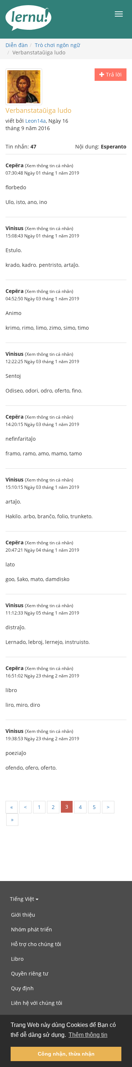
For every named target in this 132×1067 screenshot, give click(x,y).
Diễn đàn (17, 45)
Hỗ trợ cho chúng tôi (36, 944)
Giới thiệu (23, 914)
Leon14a (35, 120)
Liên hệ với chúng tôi (36, 1002)
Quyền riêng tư (29, 973)
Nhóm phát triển (31, 929)
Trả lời (113, 74)
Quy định (22, 988)
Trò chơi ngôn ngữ (57, 45)
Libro (17, 958)
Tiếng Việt (23, 898)
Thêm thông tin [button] (88, 1035)
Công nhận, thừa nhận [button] (66, 1054)
